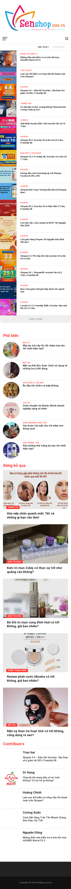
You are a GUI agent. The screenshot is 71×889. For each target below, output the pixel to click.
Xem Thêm (35, 319)
